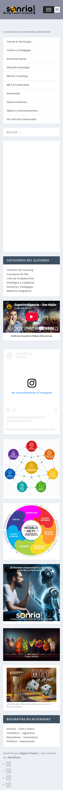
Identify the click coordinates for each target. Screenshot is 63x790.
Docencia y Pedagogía (20, 286)
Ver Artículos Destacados (22, 119)
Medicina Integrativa (19, 290)
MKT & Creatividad (18, 84)
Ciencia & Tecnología (19, 41)
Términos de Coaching (20, 270)
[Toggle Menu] (48, 9)
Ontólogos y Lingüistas (20, 282)
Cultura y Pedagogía (19, 50)
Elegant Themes (29, 753)
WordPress (14, 757)
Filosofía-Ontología (18, 67)
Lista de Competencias (20, 278)
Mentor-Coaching (17, 76)
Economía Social (16, 58)
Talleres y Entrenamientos (22, 110)
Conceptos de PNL (18, 274)
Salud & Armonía (17, 102)
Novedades (13, 93)
